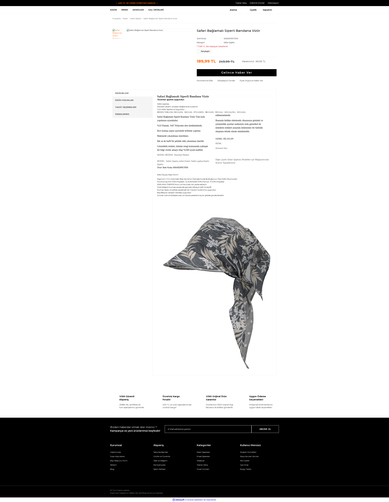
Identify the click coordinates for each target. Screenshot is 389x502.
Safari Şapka (229, 42)
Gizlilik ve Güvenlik (161, 456)
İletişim (113, 465)
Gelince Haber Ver (236, 72)
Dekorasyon (273, 3)
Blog (112, 469)
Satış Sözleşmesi (160, 452)
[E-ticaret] (194, 499)
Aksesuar (201, 460)
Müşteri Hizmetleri (248, 452)
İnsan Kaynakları (117, 456)
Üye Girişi (244, 465)
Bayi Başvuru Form (118, 460)
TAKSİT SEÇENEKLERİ (125, 107)
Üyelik (253, 10)
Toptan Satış (241, 3)
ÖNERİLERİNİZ (122, 114)
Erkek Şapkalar (203, 456)
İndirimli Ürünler (257, 3)
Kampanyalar (159, 465)
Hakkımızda (115, 452)
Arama (233, 10)
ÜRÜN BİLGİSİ (122, 93)
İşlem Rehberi (159, 469)
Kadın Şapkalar (203, 452)
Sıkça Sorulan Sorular (249, 456)
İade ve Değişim (160, 460)
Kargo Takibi (245, 469)
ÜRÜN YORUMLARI (124, 100)
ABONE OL (265, 429)
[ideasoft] (178, 499)
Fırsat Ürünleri (203, 469)
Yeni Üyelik (244, 460)
